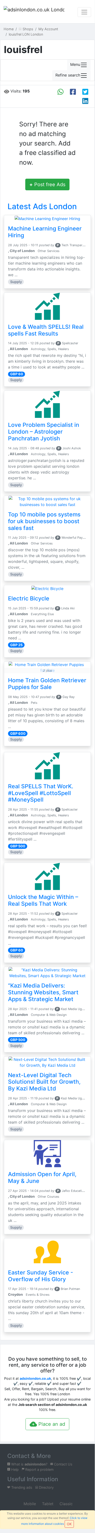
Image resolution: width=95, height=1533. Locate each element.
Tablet (47, 1503)
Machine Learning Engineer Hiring (45, 232)
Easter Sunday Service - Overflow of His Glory (40, 1276)
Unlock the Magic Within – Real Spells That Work (43, 900)
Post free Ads (47, 184)
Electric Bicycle (28, 598)
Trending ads (21, 1487)
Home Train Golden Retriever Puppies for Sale (47, 683)
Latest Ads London (42, 206)
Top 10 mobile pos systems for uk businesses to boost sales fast (44, 521)
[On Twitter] (85, 91)
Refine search (67, 75)
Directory (46, 1487)
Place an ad (51, 1424)
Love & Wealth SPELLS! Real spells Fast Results (46, 330)
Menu (75, 64)
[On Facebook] (72, 91)
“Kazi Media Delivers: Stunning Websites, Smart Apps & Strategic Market (43, 992)
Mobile (29, 1503)
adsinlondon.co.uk (35, 1378)
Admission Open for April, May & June (42, 1177)
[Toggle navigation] (84, 12)
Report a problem (39, 1469)
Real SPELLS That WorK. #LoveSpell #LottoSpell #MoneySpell (40, 793)
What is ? (28, 1464)
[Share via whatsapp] (60, 91)
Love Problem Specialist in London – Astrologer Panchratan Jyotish (43, 432)
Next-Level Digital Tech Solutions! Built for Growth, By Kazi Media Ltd (44, 1082)
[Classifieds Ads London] (34, 12)
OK (69, 1524)
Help (14, 1469)
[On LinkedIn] (85, 101)
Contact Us (62, 1464)
